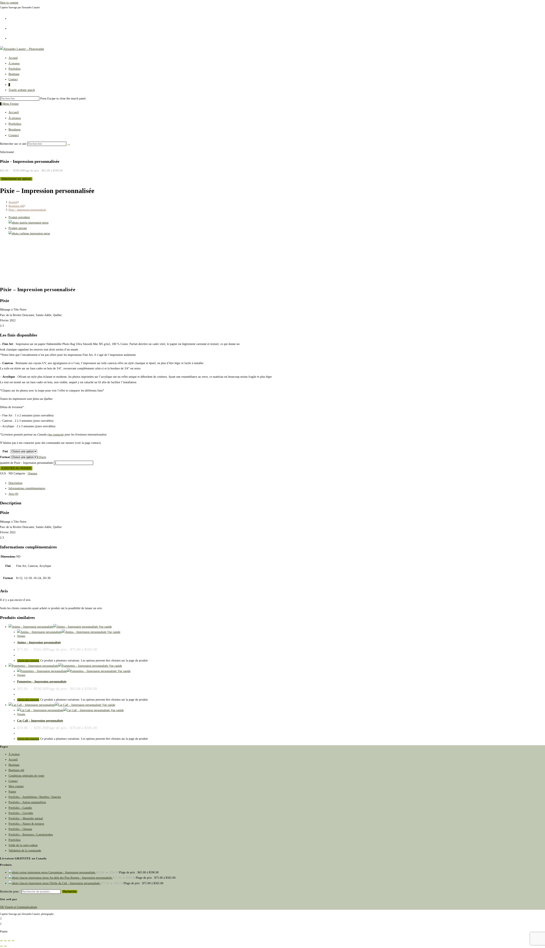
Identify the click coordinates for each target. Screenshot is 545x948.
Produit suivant (18, 228)
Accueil (14, 112)
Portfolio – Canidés (20, 807)
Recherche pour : (10, 891)
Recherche (69, 891)
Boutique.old (16, 770)
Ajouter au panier (16, 468)
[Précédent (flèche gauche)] (1, 946)
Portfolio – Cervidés (21, 813)
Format (5, 457)
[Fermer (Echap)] (12, 940)
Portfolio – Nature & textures (26, 823)
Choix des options (28, 660)
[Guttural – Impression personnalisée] (29, 233)
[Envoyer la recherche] (68, 144)
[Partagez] (9, 940)
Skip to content (9, 2)
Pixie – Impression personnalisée (27, 209)
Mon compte (16, 786)
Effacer (41, 457)
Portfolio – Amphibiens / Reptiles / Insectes (35, 797)
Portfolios (15, 123)
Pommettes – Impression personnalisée (41, 681)
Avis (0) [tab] (13, 493)
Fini (5, 451)
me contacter (56, 434)
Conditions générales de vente (26, 775)
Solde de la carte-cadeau (23, 845)
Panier (12, 791)
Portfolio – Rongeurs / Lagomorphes (31, 834)
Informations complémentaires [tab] (27, 488)
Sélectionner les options (16, 178)
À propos (15, 118)
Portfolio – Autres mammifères (27, 802)
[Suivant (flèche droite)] (5, 946)
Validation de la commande (25, 850)
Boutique (15, 129)
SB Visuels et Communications (18, 907)
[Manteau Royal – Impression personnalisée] (29, 222)
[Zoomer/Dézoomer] (1, 940)
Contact (14, 135)
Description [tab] (15, 483)
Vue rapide (105, 626)
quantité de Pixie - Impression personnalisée (26, 462)
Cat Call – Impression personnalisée (40, 720)
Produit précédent (19, 217)
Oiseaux (32, 473)
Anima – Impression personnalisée (39, 642)
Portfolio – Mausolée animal (26, 818)
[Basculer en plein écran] (5, 940)
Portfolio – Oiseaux (20, 829)
